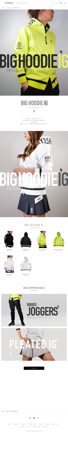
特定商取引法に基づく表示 (25, 426)
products (15, 424)
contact (45, 426)
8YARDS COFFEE (32, 424)
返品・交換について (56, 424)
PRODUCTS (8, 7)
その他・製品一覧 (34, 368)
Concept (23, 424)
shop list (41, 424)
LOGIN (57, 3)
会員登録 (47, 424)
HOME (3, 7)
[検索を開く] (53, 3)
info (9, 424)
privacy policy (36, 426)
